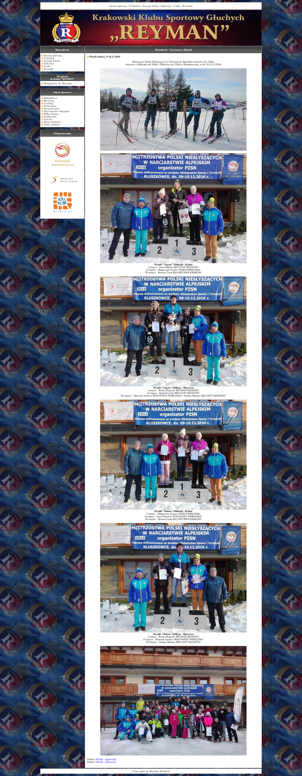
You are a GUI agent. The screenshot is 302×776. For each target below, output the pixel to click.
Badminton (50, 98)
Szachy (48, 119)
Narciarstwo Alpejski (56, 111)
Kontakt (188, 6)
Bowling (49, 100)
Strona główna (118, 6)
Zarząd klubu (151, 6)
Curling (48, 103)
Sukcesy (166, 6)
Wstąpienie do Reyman (58, 83)
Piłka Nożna (51, 114)
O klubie (135, 6)
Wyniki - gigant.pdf (105, 759)
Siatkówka (50, 116)
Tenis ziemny (52, 124)
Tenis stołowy (52, 122)
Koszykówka (51, 108)
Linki (177, 6)
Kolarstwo (50, 106)
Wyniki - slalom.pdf (105, 762)
